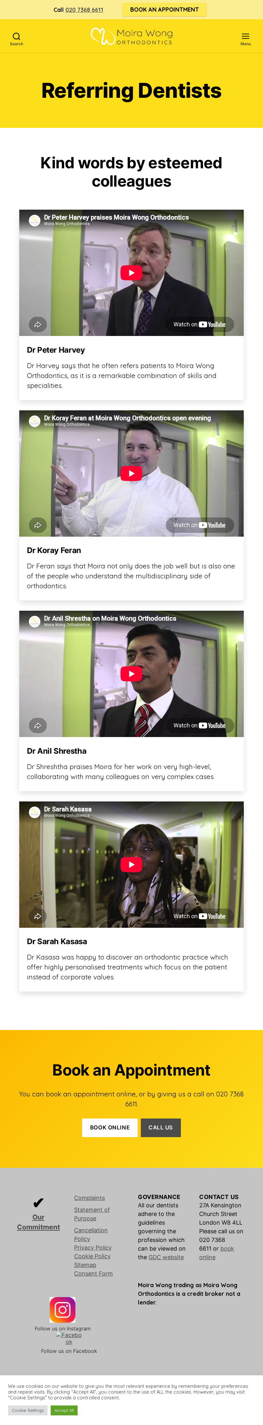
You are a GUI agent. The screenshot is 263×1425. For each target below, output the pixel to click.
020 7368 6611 (84, 9)
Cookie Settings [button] (28, 1410)
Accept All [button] (64, 1410)
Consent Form (93, 1273)
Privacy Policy (93, 1247)
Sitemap (85, 1265)
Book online (110, 1127)
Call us (160, 1127)
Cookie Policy (92, 1256)
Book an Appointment (164, 9)
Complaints (89, 1197)
